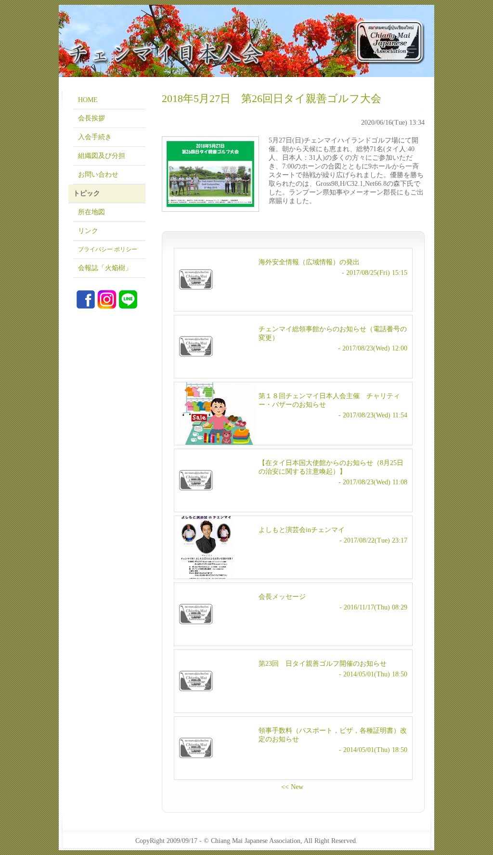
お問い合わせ (98, 174)
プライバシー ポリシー (107, 249)
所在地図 (91, 212)
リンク (88, 230)
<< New (293, 786)
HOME (88, 100)
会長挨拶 (91, 118)
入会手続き (95, 137)
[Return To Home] (246, 41)
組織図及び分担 (101, 155)
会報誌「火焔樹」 (105, 268)
